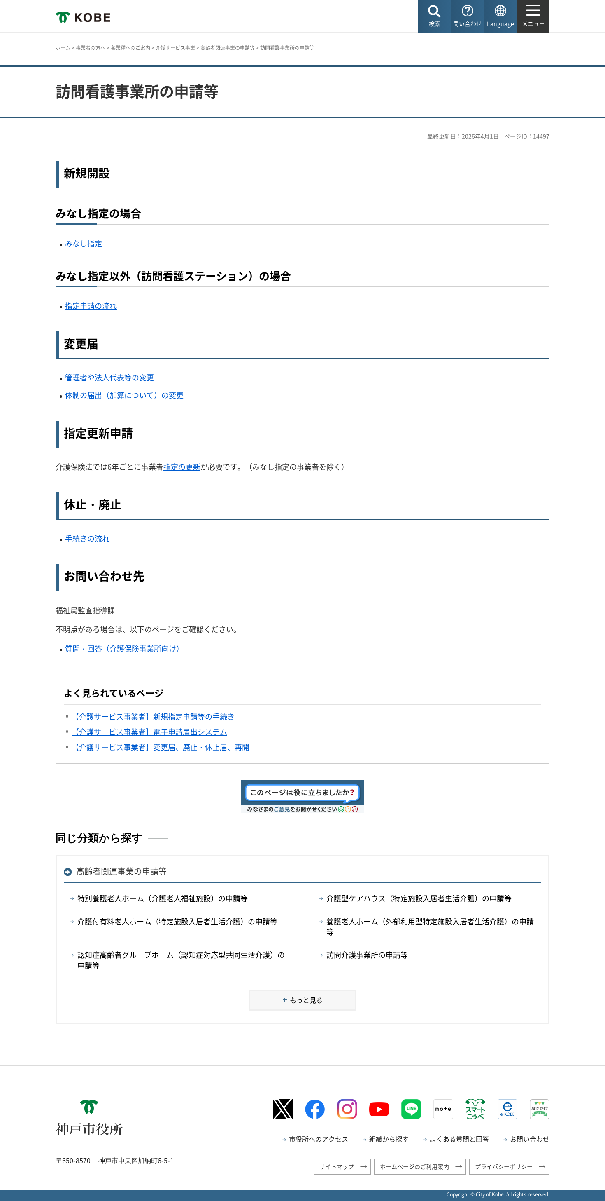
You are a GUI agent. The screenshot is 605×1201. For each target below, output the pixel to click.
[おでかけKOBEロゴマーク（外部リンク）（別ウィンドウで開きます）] (539, 1109)
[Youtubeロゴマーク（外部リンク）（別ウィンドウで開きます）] (379, 1109)
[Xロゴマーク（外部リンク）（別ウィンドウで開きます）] (283, 1109)
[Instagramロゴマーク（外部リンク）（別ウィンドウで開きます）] (347, 1109)
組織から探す (389, 1138)
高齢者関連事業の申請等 (227, 48)
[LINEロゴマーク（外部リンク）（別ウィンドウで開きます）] (411, 1109)
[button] (434, 16)
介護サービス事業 (175, 48)
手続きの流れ (87, 538)
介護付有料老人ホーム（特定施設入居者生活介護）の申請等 (177, 921)
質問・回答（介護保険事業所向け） (124, 648)
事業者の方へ (90, 48)
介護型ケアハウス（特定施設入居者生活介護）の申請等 (419, 898)
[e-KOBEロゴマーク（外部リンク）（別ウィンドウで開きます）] (507, 1109)
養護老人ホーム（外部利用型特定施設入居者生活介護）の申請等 (430, 926)
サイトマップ (336, 1166)
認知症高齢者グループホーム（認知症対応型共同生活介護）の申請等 (181, 960)
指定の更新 (181, 466)
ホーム (63, 48)
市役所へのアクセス (318, 1138)
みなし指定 (83, 243)
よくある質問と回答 (459, 1138)
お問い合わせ (529, 1138)
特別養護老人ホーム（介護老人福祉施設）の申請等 (162, 898)
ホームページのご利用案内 (414, 1166)
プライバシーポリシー (504, 1166)
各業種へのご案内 (130, 48)
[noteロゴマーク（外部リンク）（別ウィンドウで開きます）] (443, 1109)
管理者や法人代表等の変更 (109, 377)
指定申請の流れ (91, 305)
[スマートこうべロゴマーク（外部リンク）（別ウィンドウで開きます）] (475, 1109)
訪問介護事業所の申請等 (367, 954)
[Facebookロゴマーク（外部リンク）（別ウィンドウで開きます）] (315, 1109)
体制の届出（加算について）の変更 (124, 395)
